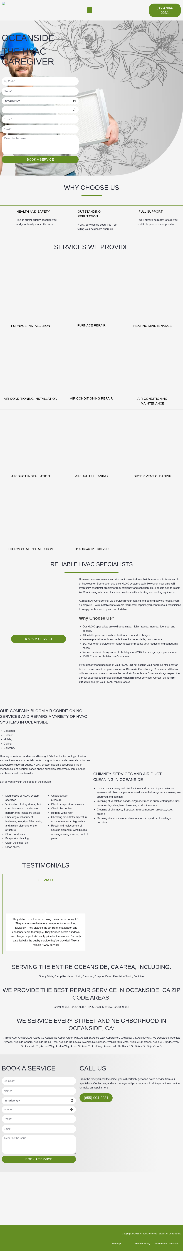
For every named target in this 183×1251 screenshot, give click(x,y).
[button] (89, 10)
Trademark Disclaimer (167, 1243)
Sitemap (116, 1243)
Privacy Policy (142, 1243)
